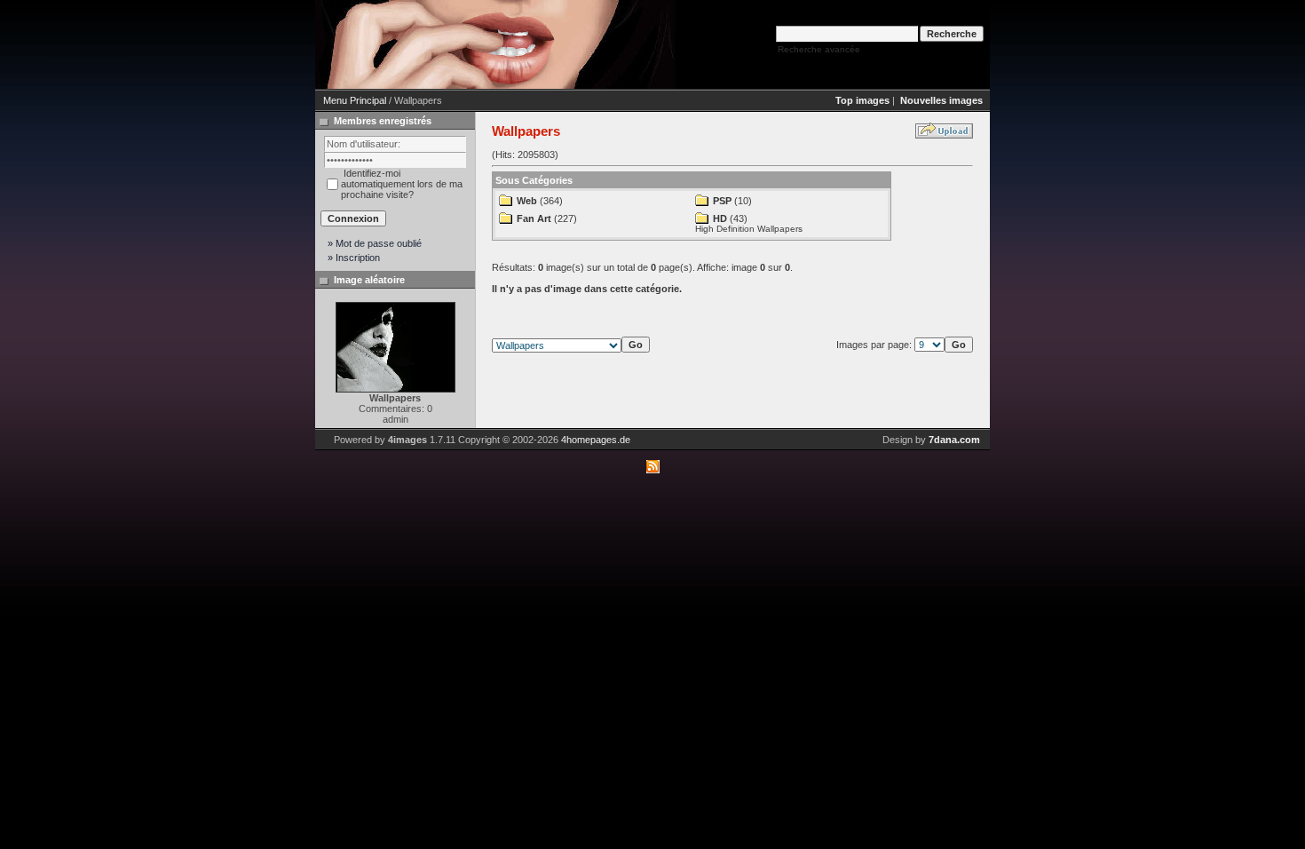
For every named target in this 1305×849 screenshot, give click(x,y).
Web (527, 200)
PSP (722, 200)
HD (720, 218)
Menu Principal (354, 100)
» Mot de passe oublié (375, 243)
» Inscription (354, 257)
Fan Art (534, 218)
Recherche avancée (819, 49)
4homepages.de (595, 439)
